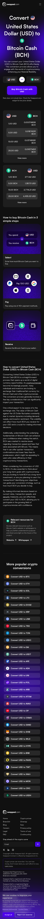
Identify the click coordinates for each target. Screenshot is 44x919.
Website (10, 540)
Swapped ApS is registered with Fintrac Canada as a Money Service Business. (17, 880)
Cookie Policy (23, 909)
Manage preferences (10, 909)
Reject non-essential (24, 915)
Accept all (8, 915)
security (6, 497)
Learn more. (9, 866)
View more (22, 158)
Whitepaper (23, 540)
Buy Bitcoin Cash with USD (22, 90)
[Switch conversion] (22, 79)
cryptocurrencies (33, 383)
